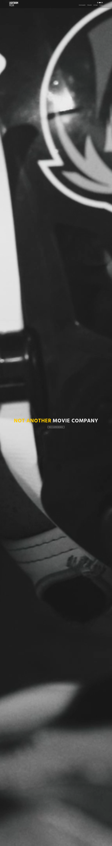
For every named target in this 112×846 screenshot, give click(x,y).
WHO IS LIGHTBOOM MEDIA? (56, 427)
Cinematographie (82, 5)
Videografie (89, 5)
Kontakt (101, 5)
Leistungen (95, 5)
